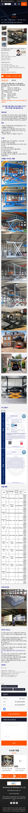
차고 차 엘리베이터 (7, 689)
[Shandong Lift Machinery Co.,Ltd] (8, 4)
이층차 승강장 (11, 19)
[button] (4, 46)
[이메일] (4, 709)
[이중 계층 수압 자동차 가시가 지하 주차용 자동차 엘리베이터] (17, 36)
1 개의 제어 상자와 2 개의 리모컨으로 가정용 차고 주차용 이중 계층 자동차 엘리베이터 (7, 769)
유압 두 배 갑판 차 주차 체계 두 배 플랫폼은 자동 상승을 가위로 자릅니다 (20, 769)
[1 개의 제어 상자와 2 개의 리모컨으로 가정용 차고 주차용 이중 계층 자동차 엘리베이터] (7, 761)
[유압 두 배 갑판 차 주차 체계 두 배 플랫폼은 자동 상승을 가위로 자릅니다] (20, 761)
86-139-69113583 (22, 1)
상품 (5, 19)
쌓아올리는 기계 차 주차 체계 (9, 686)
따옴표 (24, 4)
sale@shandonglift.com (8, 1)
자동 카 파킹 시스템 (19, 689)
